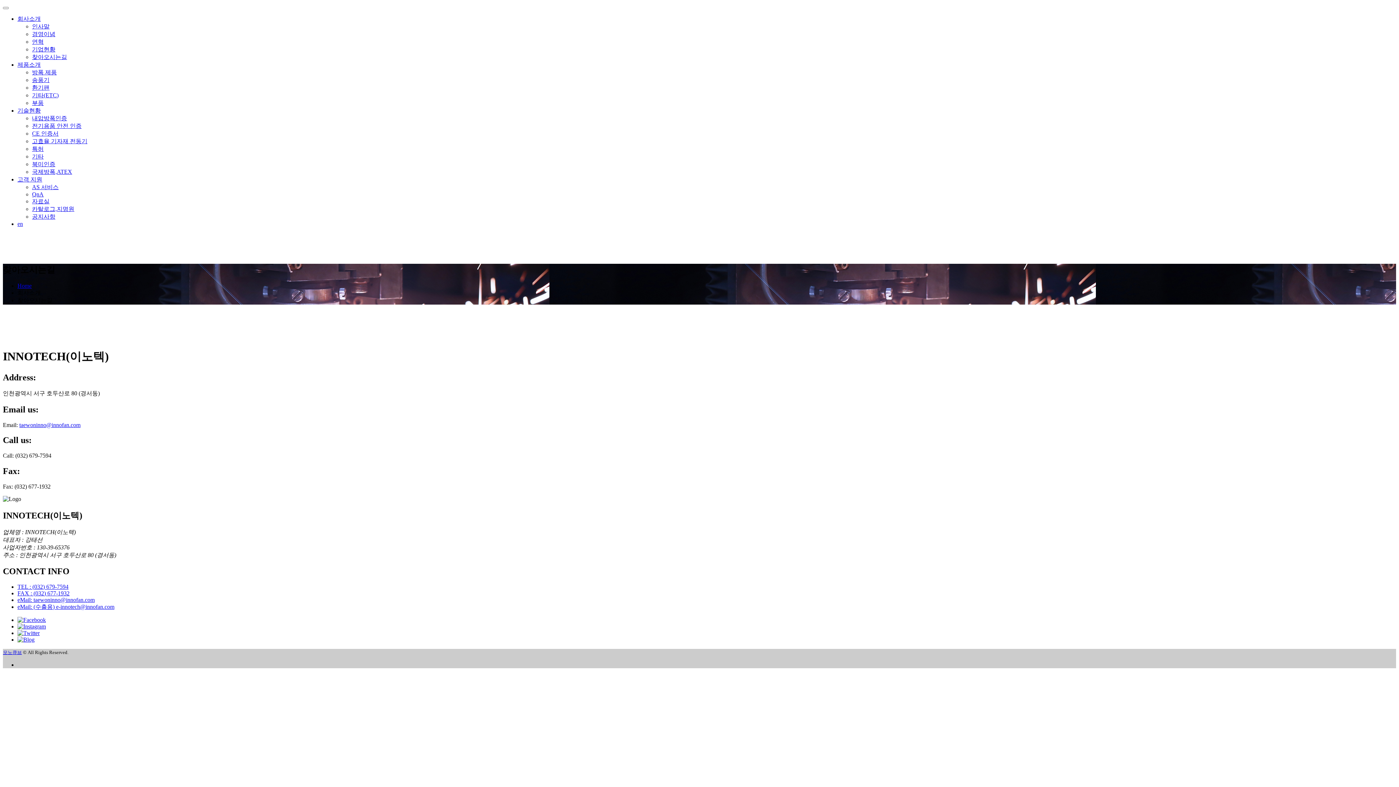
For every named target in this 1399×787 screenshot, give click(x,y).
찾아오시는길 (49, 57)
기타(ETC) (45, 95)
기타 (38, 156)
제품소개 (29, 65)
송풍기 (41, 80)
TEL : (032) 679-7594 (42, 587)
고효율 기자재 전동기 (59, 141)
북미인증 (43, 164)
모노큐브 (12, 652)
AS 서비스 (45, 187)
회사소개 (29, 19)
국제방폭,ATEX (52, 172)
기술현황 (29, 110)
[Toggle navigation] (6, 8)
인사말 (41, 26)
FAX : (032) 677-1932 (43, 593)
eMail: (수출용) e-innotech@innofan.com (65, 607)
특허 (38, 149)
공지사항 (43, 217)
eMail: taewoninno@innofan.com (56, 600)
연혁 (38, 42)
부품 (38, 103)
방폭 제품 (44, 72)
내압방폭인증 (49, 118)
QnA (38, 194)
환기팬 (41, 88)
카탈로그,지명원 (53, 209)
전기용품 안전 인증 (57, 126)
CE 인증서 (45, 133)
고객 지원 (29, 179)
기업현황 (43, 49)
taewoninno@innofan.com (50, 425)
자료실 (41, 201)
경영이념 (43, 34)
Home (24, 286)
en (20, 224)
